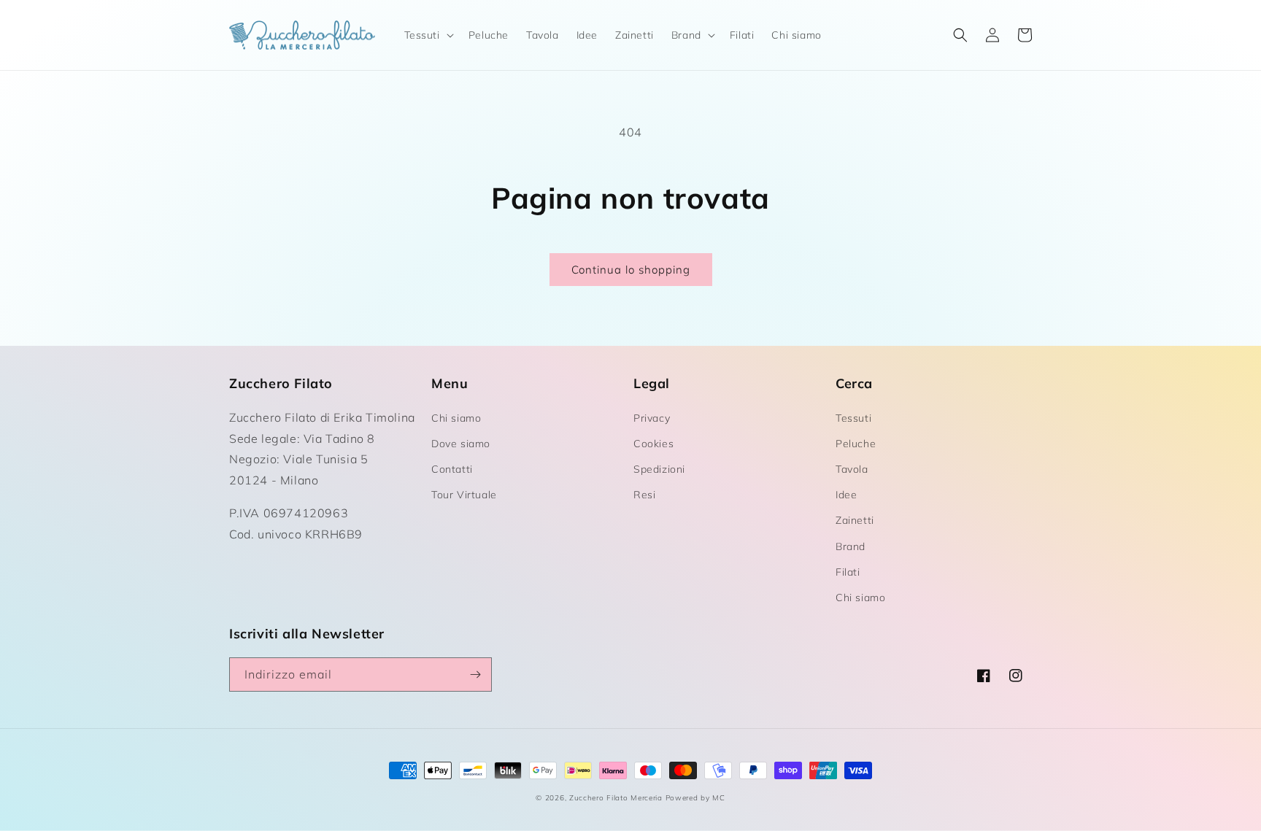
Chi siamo (456, 418)
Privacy (651, 418)
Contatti (452, 469)
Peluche (856, 443)
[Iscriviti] (475, 674)
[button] (428, 35)
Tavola (852, 469)
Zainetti (855, 520)
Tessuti (853, 418)
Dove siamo (460, 443)
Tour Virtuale (464, 494)
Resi (644, 494)
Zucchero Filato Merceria (616, 798)
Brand (850, 546)
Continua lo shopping (630, 270)
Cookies (653, 443)
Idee (846, 494)
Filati (848, 572)
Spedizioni (659, 469)
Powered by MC (695, 798)
